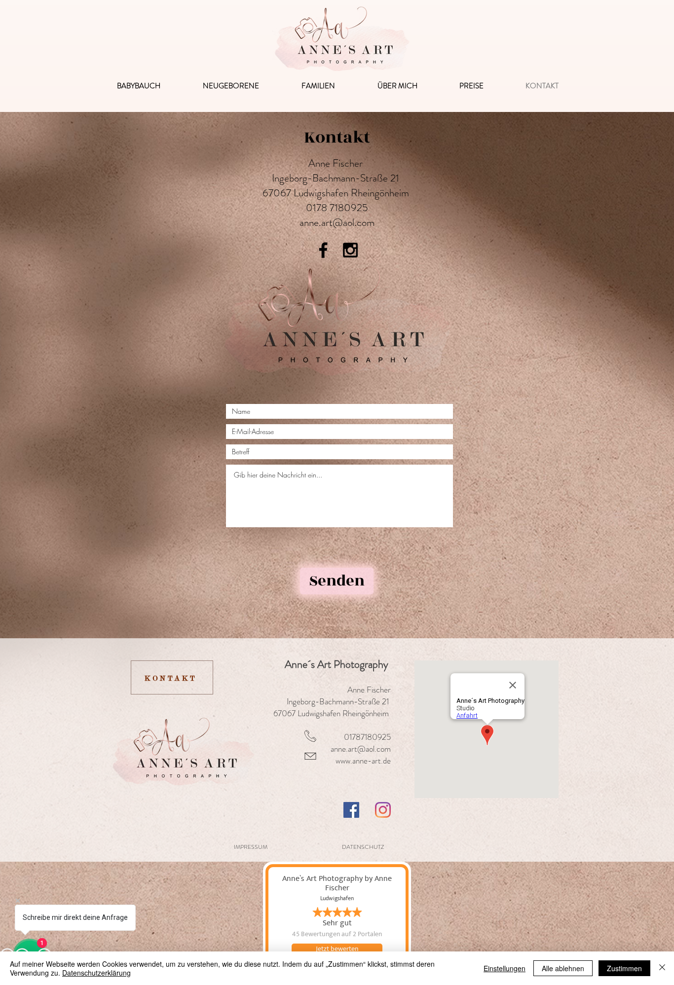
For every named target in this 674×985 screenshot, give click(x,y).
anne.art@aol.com (337, 222)
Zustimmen (624, 968)
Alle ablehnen (563, 968)
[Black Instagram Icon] (350, 250)
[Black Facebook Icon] (323, 250)
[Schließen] (662, 968)
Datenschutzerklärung (96, 973)
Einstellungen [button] (504, 968)
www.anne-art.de (363, 760)
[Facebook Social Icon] (351, 810)
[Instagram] (383, 810)
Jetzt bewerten (337, 949)
